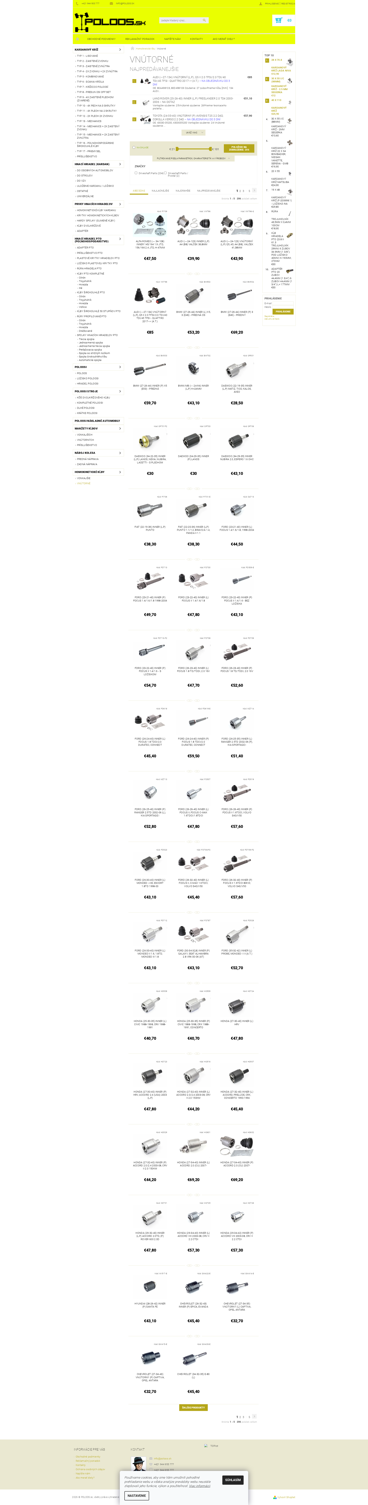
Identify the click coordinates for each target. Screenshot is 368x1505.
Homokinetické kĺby (90, 472)
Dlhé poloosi (86, 407)
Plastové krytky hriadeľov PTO (98, 258)
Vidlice (83, 307)
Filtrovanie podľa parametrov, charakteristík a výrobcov (191, 158)
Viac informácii (199, 1486)
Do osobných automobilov (95, 170)
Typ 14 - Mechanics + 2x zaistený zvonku (98, 128)
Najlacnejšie (160, 190)
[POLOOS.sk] (110, 22)
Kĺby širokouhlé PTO (91, 292)
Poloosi (81, 367)
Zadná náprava (87, 464)
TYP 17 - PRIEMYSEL (89, 151)
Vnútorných (85, 439)
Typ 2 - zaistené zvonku (92, 61)
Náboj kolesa (85, 452)
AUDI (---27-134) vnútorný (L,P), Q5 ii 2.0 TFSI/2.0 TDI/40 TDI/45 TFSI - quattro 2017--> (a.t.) (191, 81)
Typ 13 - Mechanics (89, 121)
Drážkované (85, 330)
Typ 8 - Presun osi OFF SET (94, 92)
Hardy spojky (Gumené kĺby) (96, 220)
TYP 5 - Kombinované (90, 76)
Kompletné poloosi (90, 402)
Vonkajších (84, 434)
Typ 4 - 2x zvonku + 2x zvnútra (97, 71)
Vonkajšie (83, 478)
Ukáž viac (191, 132)
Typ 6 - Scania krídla (90, 81)
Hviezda (83, 284)
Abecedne (139, 190)
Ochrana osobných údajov (90, 1469)
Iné (80, 288)
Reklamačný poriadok (140, 39)
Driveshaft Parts (150, 173)
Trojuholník (85, 281)
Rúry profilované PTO (91, 316)
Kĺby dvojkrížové (89, 225)
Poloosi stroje (86, 391)
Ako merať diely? (224, 39)
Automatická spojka (90, 360)
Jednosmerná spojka (91, 342)
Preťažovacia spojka (90, 349)
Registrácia (288, 3)
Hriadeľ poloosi (88, 383)
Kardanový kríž (86, 49)
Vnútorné (83, 483)
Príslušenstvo (87, 156)
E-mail (268, 303)
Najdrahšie (183, 190)
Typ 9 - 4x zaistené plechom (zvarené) (95, 99)
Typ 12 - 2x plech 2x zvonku (95, 116)
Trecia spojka (86, 339)
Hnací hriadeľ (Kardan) (92, 164)
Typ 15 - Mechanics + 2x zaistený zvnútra (98, 136)
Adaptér (82, 230)
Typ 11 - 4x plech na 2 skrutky (97, 110)
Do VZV (81, 180)
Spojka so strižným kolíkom (94, 353)
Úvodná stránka (77, 39)
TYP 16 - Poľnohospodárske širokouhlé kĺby (95, 144)
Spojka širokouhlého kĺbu (93, 356)
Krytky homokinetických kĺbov (98, 215)
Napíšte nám (172, 39)
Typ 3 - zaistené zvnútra (93, 66)
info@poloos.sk (163, 1458)
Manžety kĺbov (86, 428)
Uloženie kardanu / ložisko (95, 185)
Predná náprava (88, 459)
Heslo (267, 307)
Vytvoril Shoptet (286, 1497)
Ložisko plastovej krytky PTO (97, 263)
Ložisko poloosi (88, 378)
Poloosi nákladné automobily (97, 420)
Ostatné (82, 191)
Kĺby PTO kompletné (90, 273)
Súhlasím (233, 1480)
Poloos (82, 373)
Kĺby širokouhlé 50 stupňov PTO (99, 311)
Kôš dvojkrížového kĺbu (93, 397)
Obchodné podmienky (101, 39)
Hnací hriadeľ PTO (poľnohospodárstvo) (91, 240)
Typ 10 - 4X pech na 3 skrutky (96, 105)
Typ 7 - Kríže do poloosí (92, 86)
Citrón (82, 277)
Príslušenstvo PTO (90, 253)
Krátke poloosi (87, 413)
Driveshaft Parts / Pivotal (177, 174)
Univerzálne (85, 196)
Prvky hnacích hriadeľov (94, 204)
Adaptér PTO (85, 247)
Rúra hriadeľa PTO (89, 268)
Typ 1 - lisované (87, 55)
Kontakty (196, 39)
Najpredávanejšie (208, 190)
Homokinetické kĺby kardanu (96, 210)
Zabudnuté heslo (272, 319)
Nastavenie (137, 1496)
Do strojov (85, 175)
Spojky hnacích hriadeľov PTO (97, 335)
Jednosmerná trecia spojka (94, 346)
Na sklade (142, 147)
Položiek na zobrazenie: (239, 148)
